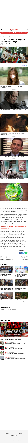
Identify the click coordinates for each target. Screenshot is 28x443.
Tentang (7, 433)
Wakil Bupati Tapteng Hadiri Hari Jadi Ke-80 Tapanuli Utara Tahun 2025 (21, 275)
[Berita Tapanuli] (14, 29)
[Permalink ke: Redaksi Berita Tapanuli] (1, 44)
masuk (6, 309)
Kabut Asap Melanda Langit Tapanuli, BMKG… (15, 358)
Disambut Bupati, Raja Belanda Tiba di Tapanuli (21, 258)
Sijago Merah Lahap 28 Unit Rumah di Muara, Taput (6, 300)
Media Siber (14, 435)
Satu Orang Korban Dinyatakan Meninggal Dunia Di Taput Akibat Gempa (21, 301)
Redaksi (21, 433)
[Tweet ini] (23, 253)
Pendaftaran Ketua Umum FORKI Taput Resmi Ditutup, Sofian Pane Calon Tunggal (6, 288)
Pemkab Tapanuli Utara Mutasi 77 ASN (5, 275)
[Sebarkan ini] (20, 253)
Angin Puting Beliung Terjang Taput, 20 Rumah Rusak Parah (20, 288)
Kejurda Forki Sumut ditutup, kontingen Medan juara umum (6, 258)
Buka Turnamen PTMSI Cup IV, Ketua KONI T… (11, 339)
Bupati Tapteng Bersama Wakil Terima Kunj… (15, 343)
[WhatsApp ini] (26, 253)
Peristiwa (7, 357)
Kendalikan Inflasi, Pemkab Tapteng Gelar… (15, 353)
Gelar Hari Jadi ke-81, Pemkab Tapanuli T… (15, 348)
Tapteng (2, 338)
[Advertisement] (14, 14)
